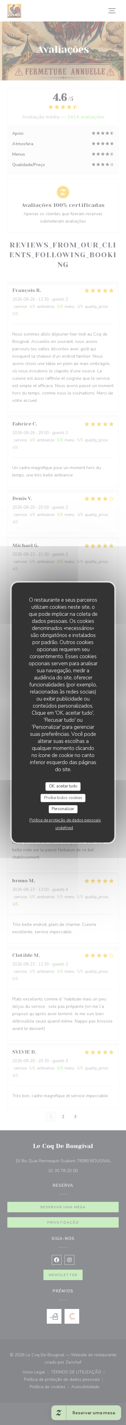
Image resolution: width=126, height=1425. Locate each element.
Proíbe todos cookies (63, 798)
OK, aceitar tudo (63, 786)
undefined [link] (64, 828)
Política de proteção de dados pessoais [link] (65, 820)
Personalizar (63, 809)
